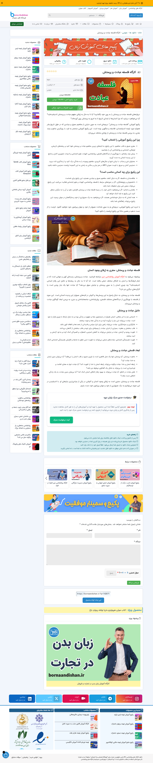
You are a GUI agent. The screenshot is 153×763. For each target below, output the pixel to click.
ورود (40, 757)
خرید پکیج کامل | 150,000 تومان (64, 99)
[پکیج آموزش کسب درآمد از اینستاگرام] (130, 474)
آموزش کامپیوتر (93, 8)
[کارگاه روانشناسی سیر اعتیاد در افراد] (57, 474)
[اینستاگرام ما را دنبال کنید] (137, 699)
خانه (137, 24)
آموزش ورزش (104, 8)
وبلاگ (118, 24)
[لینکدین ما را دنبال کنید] (30, 698)
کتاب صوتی (82, 8)
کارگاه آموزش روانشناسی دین (113, 276)
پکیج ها (127, 24)
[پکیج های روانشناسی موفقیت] (93, 503)
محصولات (95, 24)
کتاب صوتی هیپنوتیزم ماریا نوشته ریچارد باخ (108, 610)
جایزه (73, 24)
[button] (2, 3)
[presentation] (46, 478)
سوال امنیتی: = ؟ (128, 572)
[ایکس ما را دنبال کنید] (56, 699)
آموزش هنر (113, 8)
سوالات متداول (16, 757)
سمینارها (108, 24)
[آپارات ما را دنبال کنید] (83, 699)
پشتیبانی (25, 757)
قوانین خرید (34, 757)
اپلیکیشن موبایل (17, 24)
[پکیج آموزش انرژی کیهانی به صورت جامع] (106, 474)
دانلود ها (132, 32)
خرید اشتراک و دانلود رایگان (62, 107)
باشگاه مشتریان (60, 24)
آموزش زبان (123, 8)
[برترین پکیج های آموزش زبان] (93, 47)
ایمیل (89, 530)
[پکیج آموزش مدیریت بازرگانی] (81, 474)
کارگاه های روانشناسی (135, 8)
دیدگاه (137, 541)
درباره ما (47, 24)
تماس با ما (35, 24)
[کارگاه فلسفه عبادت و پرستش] (113, 92)
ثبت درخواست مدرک (61, 419)
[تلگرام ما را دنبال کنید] (110, 699)
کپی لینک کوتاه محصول (93, 600)
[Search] (50, 15)
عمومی (124, 32)
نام (138, 530)
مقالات (84, 24)
